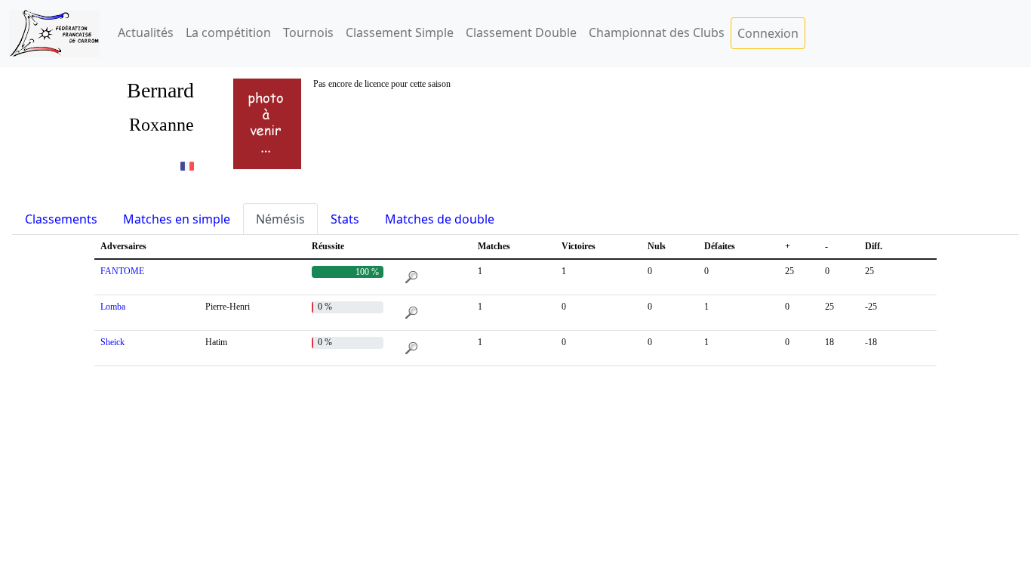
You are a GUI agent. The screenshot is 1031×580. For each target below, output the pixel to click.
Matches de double (439, 219)
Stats (345, 219)
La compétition (228, 32)
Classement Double (521, 32)
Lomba (112, 306)
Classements (61, 219)
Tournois (308, 32)
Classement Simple (400, 32)
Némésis (280, 219)
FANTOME (122, 271)
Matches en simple (176, 219)
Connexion (768, 33)
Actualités (146, 32)
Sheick (112, 342)
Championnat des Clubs (657, 32)
